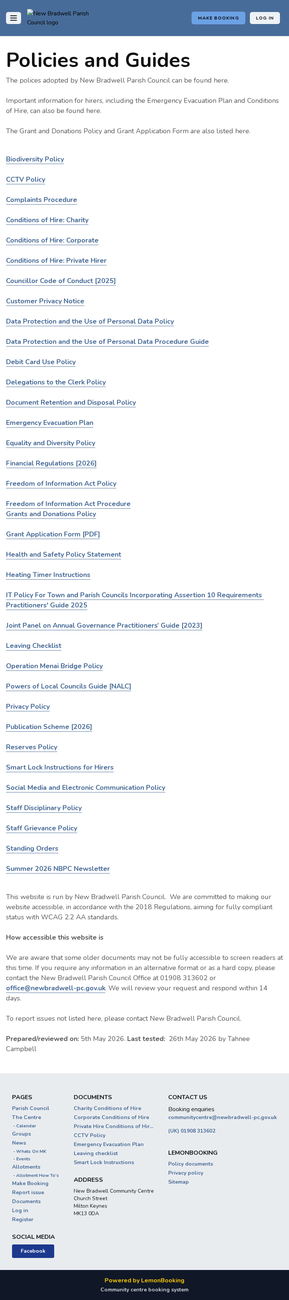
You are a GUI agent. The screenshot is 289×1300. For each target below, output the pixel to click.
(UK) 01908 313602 (191, 1130)
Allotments (26, 1166)
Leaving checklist (96, 1153)
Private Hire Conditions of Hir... (113, 1126)
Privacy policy (185, 1172)
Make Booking (218, 18)
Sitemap (178, 1182)
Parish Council (30, 1108)
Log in (265, 18)
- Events (21, 1159)
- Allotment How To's (35, 1175)
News (19, 1142)
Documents (26, 1201)
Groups (21, 1133)
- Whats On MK (29, 1151)
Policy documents (190, 1163)
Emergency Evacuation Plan (109, 1144)
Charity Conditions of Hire (107, 1108)
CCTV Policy (89, 1135)
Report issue (28, 1192)
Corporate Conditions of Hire (111, 1117)
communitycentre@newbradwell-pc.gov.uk (222, 1117)
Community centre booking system (144, 1289)
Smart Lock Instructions (104, 1162)
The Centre (26, 1117)
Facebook (33, 1251)
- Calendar (24, 1126)
